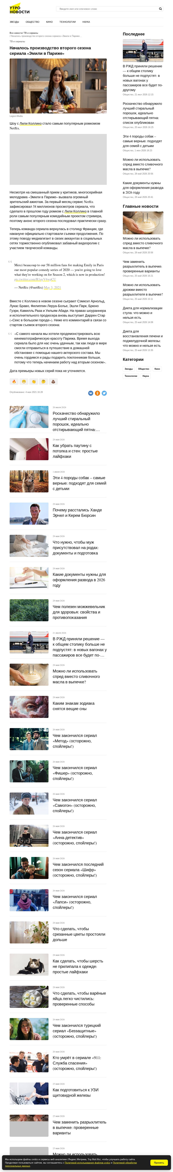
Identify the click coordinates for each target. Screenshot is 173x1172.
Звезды (14, 22)
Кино (49, 22)
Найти (160, 8)
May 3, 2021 (52, 287)
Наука (86, 22)
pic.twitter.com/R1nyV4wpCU (35, 279)
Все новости (16, 33)
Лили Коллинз (31, 123)
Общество (32, 22)
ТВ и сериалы (31, 33)
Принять (159, 1162)
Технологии (67, 22)
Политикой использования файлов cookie (87, 1162)
